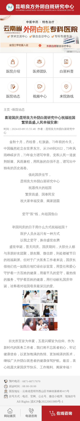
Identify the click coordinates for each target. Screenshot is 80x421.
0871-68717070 (31, 381)
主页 (7, 109)
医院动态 (18, 109)
